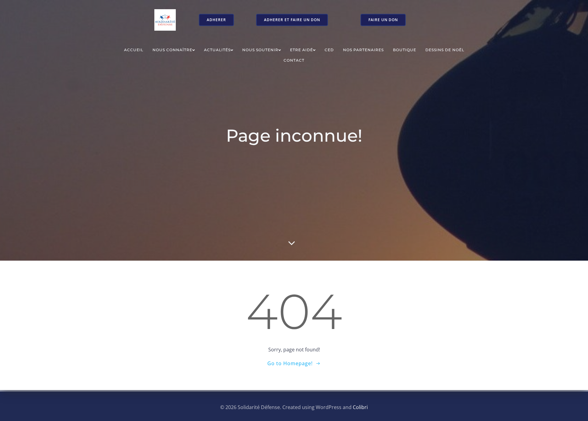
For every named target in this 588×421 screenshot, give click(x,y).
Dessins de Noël (444, 50)
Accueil (133, 50)
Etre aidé (301, 50)
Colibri (360, 407)
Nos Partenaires (363, 50)
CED (329, 50)
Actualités (217, 50)
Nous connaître (172, 50)
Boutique (404, 50)
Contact (294, 60)
